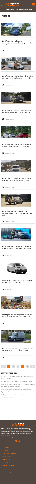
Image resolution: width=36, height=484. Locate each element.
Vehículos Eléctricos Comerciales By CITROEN (19, 11)
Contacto (6, 448)
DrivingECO (6, 462)
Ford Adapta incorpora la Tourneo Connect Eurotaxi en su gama (16, 381)
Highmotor (6, 459)
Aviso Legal (6, 456)
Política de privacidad (9, 453)
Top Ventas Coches (8, 465)
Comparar (6, 450)
